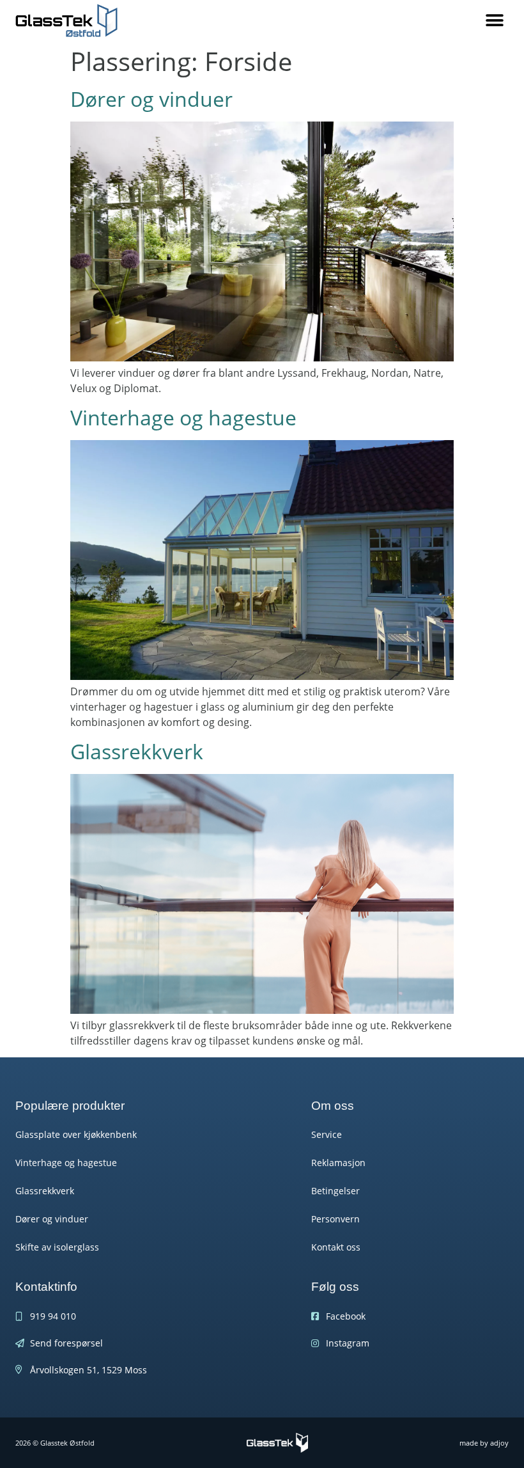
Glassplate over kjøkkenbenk (76, 1134)
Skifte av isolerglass (57, 1247)
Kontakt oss (335, 1247)
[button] (494, 20)
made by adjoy (484, 1443)
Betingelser (335, 1191)
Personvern (335, 1219)
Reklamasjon (338, 1162)
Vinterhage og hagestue (183, 417)
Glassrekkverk (136, 751)
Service (326, 1134)
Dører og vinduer (151, 99)
